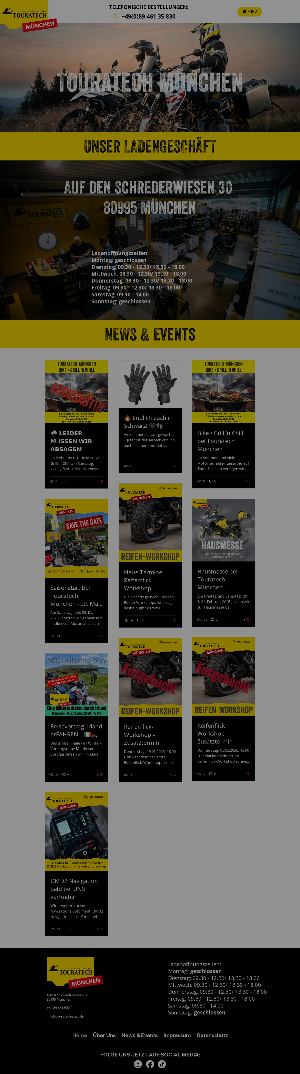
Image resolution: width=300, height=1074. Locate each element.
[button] (238, 494)
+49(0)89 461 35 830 (147, 523)
